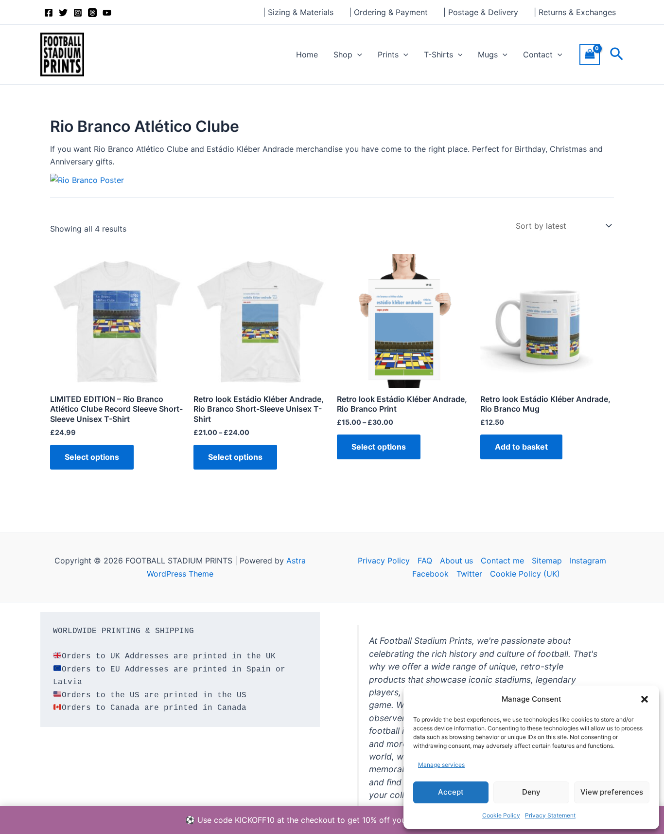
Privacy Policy (384, 560)
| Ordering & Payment (388, 12)
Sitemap (547, 560)
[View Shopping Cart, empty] (589, 54)
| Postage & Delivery (480, 12)
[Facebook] (48, 12)
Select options (92, 457)
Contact (538, 54)
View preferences (611, 792)
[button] (644, 699)
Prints (388, 54)
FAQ (425, 560)
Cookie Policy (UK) (525, 574)
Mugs (488, 54)
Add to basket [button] (521, 447)
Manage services (441, 764)
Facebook (430, 574)
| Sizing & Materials (298, 12)
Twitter (469, 574)
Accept (451, 792)
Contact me (502, 560)
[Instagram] (77, 12)
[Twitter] (63, 12)
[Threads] (92, 12)
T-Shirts (438, 54)
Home (307, 54)
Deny (531, 792)
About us (456, 560)
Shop (342, 54)
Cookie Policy (501, 815)
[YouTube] (107, 12)
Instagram (588, 560)
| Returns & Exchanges (575, 12)
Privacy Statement (550, 815)
